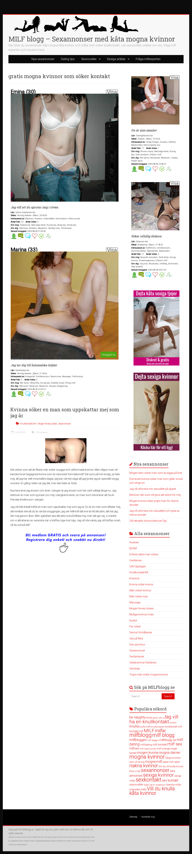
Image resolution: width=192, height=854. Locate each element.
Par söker (135, 626)
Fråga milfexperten (148, 59)
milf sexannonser (148, 749)
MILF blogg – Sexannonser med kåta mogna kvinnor (91, 38)
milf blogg (163, 735)
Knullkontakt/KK (28, 423)
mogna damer (170, 752)
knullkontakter (157, 727)
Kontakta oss (61, 841)
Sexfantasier (136, 656)
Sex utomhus (137, 644)
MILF (149, 730)
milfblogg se (167, 740)
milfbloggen (138, 740)
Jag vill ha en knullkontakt (153, 719)
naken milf (168, 762)
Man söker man (138, 596)
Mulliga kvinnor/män (141, 614)
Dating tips (68, 59)
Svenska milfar (173, 784)
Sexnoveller (89, 59)
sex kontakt (170, 780)
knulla (134, 726)
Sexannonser (64, 423)
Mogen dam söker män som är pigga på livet (155, 472)
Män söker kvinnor (140, 590)
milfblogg (140, 735)
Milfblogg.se (27, 829)
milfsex (134, 748)
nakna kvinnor (143, 765)
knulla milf (144, 726)
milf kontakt (160, 744)
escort (149, 717)
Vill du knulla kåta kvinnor (152, 791)
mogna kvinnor (147, 757)
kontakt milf (136, 731)
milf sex (174, 744)
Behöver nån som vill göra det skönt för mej (155, 494)
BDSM (133, 548)
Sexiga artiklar (116, 59)
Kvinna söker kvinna (141, 584)
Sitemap (133, 817)
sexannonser (155, 770)
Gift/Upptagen (137, 566)
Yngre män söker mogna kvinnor (148, 674)
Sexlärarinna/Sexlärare (142, 662)
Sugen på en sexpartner (154, 785)
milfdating (146, 744)
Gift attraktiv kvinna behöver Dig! (148, 520)
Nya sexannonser (43, 59)
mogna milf (153, 762)
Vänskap (134, 668)
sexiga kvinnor (158, 775)
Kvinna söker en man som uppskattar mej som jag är (64, 412)
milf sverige (163, 748)
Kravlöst (134, 578)
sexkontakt (148, 779)
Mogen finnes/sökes (47, 423)
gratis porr (158, 718)
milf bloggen (153, 740)
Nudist (133, 620)
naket (177, 762)
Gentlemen (135, 560)
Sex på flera (136, 638)
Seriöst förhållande (140, 632)
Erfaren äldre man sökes (143, 554)
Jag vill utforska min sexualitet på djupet (152, 488)
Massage (134, 602)
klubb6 (173, 722)
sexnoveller (136, 784)
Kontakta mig (148, 817)
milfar (160, 730)
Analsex (134, 542)
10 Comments (41, 432)
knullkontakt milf (173, 726)
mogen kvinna (147, 753)
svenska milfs (137, 789)
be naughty (137, 717)
